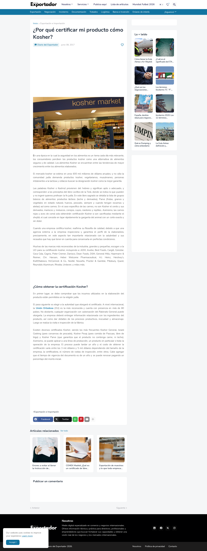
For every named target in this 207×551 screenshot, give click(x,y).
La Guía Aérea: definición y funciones (162, 144)
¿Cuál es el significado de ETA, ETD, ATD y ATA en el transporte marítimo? (164, 60)
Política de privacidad (155, 546)
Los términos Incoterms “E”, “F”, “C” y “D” (163, 88)
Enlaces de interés (141, 11)
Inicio (35, 23)
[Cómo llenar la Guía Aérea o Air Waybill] (144, 47)
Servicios (82, 4)
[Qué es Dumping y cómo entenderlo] (144, 131)
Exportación (35, 11)
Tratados (94, 11)
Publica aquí (100, 4)
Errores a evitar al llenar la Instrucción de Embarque (44, 467)
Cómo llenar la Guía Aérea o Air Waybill (143, 60)
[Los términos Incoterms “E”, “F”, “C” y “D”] (165, 75)
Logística (105, 11)
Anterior (36, 507)
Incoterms (63, 11)
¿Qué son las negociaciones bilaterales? (141, 88)
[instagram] (174, 528)
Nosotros (66, 4)
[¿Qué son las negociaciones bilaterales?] (144, 75)
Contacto (173, 546)
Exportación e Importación (52, 23)
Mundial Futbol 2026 (144, 4)
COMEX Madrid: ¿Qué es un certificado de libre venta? (77, 467)
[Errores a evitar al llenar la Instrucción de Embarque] (45, 450)
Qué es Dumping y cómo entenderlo (143, 144)
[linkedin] (154, 528)
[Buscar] (174, 4)
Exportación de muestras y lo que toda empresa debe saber (111, 467)
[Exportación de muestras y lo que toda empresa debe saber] (112, 450)
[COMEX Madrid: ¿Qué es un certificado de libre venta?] (78, 450)
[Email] (87, 419)
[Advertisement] (78, 72)
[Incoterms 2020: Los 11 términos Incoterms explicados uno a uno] (165, 103)
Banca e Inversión (121, 11)
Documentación (79, 11)
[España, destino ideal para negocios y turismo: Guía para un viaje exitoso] (144, 103)
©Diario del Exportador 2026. (58, 546)
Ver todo (64, 430)
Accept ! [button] (13, 542)
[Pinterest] (81, 419)
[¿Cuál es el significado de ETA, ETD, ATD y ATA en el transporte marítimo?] (165, 47)
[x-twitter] (167, 528)
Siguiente (120, 507)
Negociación (50, 11)
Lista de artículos (119, 4)
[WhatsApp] (75, 419)
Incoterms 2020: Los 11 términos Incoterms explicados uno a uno (165, 116)
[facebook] (161, 528)
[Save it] (122, 45)
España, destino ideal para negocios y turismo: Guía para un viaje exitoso (143, 116)
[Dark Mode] (161, 4)
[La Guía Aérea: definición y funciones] (165, 131)
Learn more (27, 535)
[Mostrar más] (92, 419)
